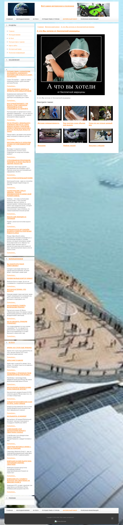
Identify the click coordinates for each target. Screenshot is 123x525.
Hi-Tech (11, 38)
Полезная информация (17, 53)
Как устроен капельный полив (20, 178)
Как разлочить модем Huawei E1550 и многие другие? (19, 388)
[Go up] (112, 518)
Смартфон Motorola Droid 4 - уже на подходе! (19, 447)
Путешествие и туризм (16, 42)
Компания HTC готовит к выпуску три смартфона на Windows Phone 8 (18, 480)
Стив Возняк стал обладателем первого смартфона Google (16, 430)
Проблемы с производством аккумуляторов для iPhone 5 (19, 374)
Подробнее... (11, 86)
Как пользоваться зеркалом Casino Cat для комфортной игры (19, 144)
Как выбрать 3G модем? (16, 416)
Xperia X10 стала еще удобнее (19, 348)
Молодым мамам (14, 35)
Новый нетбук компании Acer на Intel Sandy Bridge (19, 402)
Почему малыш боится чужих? (20, 278)
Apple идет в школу (15, 360)
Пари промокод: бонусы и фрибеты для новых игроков (19, 90)
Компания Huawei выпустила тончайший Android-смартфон (19, 462)
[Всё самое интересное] (21, 8)
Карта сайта (13, 45)
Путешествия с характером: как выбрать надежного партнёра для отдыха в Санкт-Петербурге (19, 74)
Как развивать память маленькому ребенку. (16, 306)
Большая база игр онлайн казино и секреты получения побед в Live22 (19, 231)
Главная (11, 31)
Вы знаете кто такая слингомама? (15, 265)
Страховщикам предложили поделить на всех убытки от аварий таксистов (19, 161)
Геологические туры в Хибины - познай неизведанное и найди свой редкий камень (19, 193)
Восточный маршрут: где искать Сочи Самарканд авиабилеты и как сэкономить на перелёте (17, 106)
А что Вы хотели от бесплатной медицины (58, 31)
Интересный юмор (15, 49)
